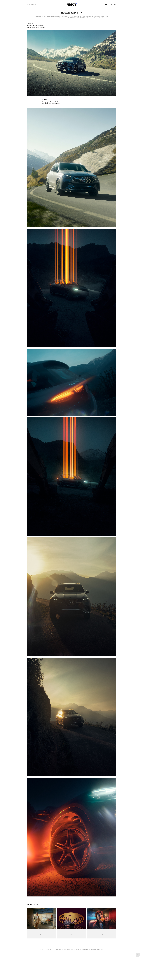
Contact (33, 4)
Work (28, 4)
